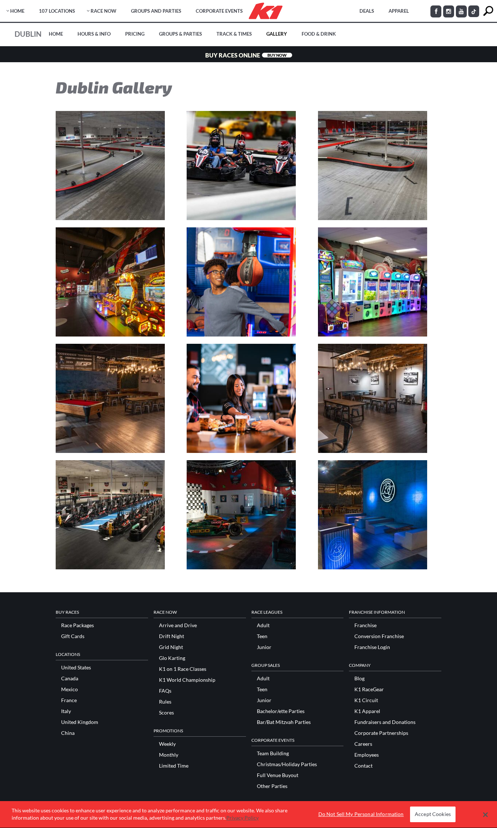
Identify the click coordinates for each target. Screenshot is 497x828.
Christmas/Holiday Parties (287, 764)
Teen (262, 636)
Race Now (103, 11)
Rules (165, 701)
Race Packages (77, 625)
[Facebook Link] (435, 11)
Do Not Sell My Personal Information (361, 814)
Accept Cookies (433, 814)
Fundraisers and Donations (385, 722)
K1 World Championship (187, 679)
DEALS (366, 11)
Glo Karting (172, 658)
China (68, 733)
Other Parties (272, 786)
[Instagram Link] (448, 11)
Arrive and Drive (178, 625)
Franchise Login (372, 647)
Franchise (365, 625)
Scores (166, 712)
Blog (359, 678)
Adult (263, 625)
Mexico (69, 689)
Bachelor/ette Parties (281, 711)
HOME (17, 11)
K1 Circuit (366, 700)
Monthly (168, 754)
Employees (366, 754)
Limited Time (173, 765)
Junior (264, 647)
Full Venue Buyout (277, 775)
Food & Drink (319, 34)
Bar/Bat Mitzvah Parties (284, 722)
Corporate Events (219, 11)
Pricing (134, 34)
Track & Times (234, 34)
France (69, 700)
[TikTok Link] (473, 11)
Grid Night (171, 647)
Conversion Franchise (379, 636)
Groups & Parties (180, 34)
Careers (363, 744)
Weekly (167, 744)
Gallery (276, 34)
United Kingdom (79, 722)
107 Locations (57, 11)
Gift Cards (72, 636)
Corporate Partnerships (381, 733)
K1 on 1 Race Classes (182, 669)
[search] (488, 11)
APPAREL (399, 11)
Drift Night (171, 636)
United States (76, 667)
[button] (485, 814)
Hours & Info (94, 34)
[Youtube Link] (461, 11)
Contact (363, 765)
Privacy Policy (242, 818)
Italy (66, 711)
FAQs (165, 690)
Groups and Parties (156, 11)
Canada (69, 678)
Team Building (273, 753)
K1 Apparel (367, 711)
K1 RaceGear (369, 689)
